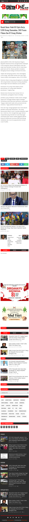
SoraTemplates (10, 520)
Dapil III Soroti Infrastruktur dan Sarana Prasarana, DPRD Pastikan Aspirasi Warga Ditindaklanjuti (18, 378)
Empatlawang (4, 402)
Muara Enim (15, 405)
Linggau (8, 405)
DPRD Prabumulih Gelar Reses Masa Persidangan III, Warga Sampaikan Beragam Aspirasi (17, 370)
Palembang (10, 411)
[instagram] (27, 1)
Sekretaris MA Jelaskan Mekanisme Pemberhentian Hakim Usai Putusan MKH (14, 207)
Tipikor (24, 416)
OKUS (20, 408)
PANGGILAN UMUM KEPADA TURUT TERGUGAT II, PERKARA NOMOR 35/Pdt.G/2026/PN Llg (18, 456)
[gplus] (22, 1)
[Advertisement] (14, 141)
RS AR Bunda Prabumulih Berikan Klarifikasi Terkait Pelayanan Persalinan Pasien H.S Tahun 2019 (18, 363)
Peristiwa (4, 160)
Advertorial (8, 400)
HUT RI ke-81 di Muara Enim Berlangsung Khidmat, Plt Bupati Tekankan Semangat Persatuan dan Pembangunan (14, 187)
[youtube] (24, 1)
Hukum (7, 158)
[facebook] (18, 1)
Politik (23, 413)
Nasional (12, 158)
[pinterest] (26, 1)
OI (13, 408)
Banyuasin (16, 400)
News (17, 158)
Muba (21, 405)
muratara (3, 419)
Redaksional (12, 416)
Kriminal (22, 402)
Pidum (17, 413)
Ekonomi (22, 400)
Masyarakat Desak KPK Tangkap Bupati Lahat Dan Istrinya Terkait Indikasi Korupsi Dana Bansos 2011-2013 (18, 338)
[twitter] (20, 1)
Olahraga (3, 411)
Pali (16, 411)
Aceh (2, 400)
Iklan (16, 402)
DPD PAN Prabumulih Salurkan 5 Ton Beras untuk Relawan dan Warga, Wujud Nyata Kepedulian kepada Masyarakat (13, 228)
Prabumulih (4, 416)
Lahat (2, 405)
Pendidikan (4, 413)
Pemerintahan (24, 158)
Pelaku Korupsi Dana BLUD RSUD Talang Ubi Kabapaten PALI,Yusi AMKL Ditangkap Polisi (18, 352)
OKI (16, 408)
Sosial (18, 416)
